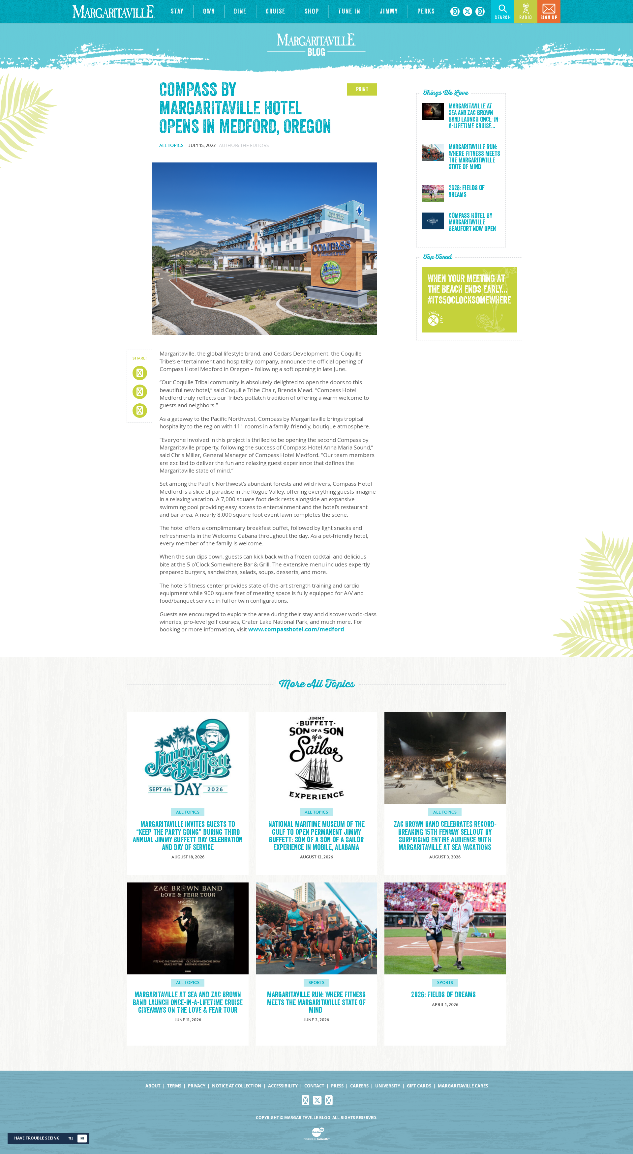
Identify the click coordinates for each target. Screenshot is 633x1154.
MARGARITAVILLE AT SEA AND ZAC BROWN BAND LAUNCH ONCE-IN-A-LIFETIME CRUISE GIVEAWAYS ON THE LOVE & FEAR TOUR (188, 1002)
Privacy (196, 1086)
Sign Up (549, 17)
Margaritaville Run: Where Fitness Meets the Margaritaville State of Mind (474, 157)
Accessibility (283, 1086)
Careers (359, 1086)
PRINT (362, 89)
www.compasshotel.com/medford (296, 629)
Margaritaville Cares (463, 1086)
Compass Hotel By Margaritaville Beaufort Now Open (472, 222)
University (387, 1086)
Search (503, 17)
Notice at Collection (236, 1086)
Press (337, 1086)
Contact (314, 1086)
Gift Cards (419, 1086)
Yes (70, 1138)
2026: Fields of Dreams (467, 191)
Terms (174, 1086)
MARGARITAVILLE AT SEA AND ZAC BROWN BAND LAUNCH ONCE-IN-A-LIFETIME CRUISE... (474, 116)
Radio (525, 17)
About (153, 1086)
